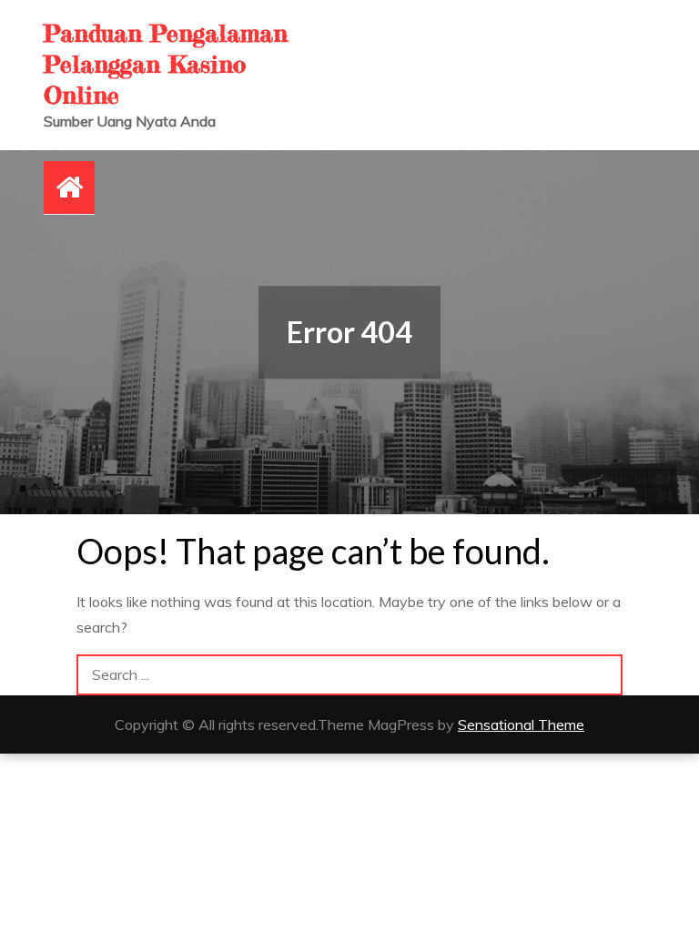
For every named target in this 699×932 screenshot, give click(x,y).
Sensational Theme (521, 724)
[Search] (602, 674)
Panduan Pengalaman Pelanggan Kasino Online (166, 64)
